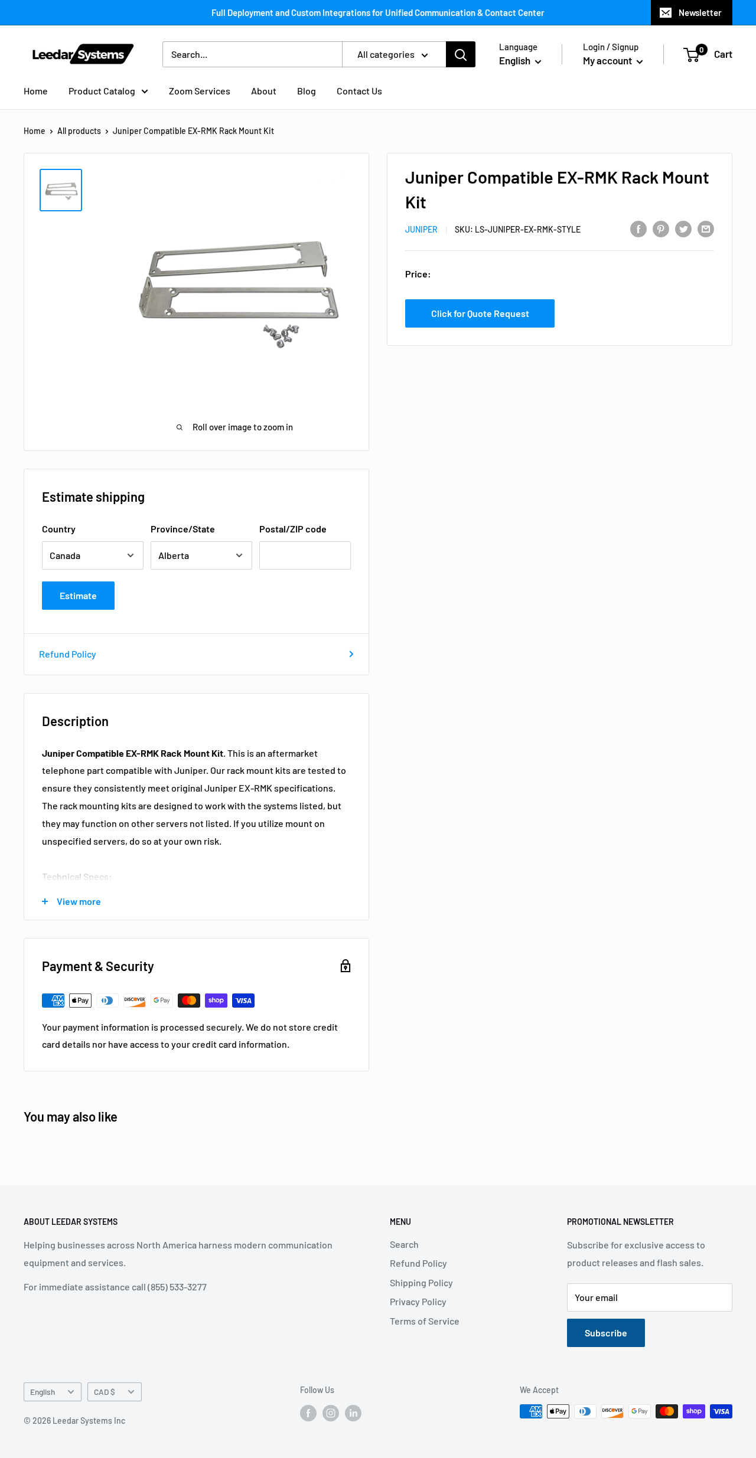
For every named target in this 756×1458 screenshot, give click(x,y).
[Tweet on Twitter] (683, 228)
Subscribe (606, 1332)
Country (59, 528)
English (42, 1392)
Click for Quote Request (480, 313)
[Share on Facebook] (638, 228)
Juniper (421, 229)
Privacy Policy (418, 1301)
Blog (306, 90)
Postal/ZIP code (293, 528)
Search (404, 1244)
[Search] (460, 54)
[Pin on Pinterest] (661, 228)
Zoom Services (199, 90)
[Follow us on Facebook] (308, 1412)
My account (608, 60)
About (263, 90)
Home (36, 90)
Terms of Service (425, 1320)
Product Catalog (102, 90)
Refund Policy (67, 653)
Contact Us (359, 90)
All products (79, 131)
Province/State (183, 528)
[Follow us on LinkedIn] (353, 1412)
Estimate (78, 595)
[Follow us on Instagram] (330, 1412)
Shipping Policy (421, 1282)
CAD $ (104, 1392)
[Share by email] (706, 228)
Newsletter (700, 12)
